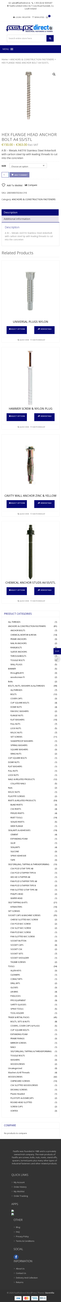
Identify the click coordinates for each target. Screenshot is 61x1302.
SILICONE (14, 851)
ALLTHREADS (16, 690)
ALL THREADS (14, 621)
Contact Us (21, 1273)
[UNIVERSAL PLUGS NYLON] (30, 291)
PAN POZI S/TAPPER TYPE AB (23, 881)
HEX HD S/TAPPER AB (20, 877)
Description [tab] (10, 212)
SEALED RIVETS (17, 821)
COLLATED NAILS (18, 783)
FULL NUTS (15, 723)
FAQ (18, 1231)
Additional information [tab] (17, 219)
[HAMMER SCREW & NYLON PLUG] (30, 378)
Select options (18, 329)
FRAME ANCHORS (18, 639)
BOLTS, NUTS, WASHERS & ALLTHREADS (26, 685)
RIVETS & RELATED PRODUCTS (22, 800)
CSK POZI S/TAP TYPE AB (21, 868)
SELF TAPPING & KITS (18, 902)
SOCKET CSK (16, 949)
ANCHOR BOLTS (17, 630)
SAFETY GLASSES (18, 1004)
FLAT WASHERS (17, 719)
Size (4, 165)
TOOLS (11, 966)
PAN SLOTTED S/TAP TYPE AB (23, 889)
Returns (19, 1282)
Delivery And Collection (27, 1277)
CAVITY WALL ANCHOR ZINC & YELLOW (30, 495)
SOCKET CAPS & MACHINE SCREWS (24, 915)
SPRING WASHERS (19, 745)
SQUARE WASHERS (19, 749)
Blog (18, 1227)
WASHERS (15, 1059)
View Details (46, 329)
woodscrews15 (17, 677)
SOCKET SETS (16, 953)
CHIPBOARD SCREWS (20, 1081)
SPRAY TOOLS (16, 1008)
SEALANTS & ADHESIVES (19, 830)
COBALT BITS (16, 979)
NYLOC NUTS (16, 732)
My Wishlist (19, 1191)
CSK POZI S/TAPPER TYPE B (23, 872)
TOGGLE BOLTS (17, 660)
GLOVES (14, 987)
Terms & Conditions (25, 1241)
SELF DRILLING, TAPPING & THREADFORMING (28, 864)
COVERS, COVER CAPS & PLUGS (25, 1025)
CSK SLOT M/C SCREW (20, 928)
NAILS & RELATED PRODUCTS (21, 779)
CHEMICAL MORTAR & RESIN (23, 634)
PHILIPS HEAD (16, 894)
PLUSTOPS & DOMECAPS (22, 1098)
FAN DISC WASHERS (19, 711)
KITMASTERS (16, 906)
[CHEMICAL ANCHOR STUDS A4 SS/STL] (30, 552)
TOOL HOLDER (17, 1013)
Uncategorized (15, 1068)
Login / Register (22, 17)
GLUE (12, 843)
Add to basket (21, 175)
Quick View (24, 340)
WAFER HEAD (16, 898)
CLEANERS (15, 974)
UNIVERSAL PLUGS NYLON (30, 321)
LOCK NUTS (15, 728)
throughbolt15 (17, 672)
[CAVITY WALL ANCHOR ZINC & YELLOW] (30, 465)
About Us (20, 1268)
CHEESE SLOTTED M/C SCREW (24, 919)
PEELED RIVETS (17, 813)
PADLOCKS (15, 996)
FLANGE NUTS (16, 715)
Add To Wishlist (38, 340)
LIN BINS (14, 991)
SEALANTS (15, 847)
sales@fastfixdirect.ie (21, 3)
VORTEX (14, 1110)
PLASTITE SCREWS (16, 796)
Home (5, 59)
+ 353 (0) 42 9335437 (43, 3)
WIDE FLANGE (16, 826)
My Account (19, 1182)
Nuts (10, 787)
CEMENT (14, 834)
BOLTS (13, 694)
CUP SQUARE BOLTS (19, 702)
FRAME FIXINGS (17, 1038)
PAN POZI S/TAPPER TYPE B (23, 885)
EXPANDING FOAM (19, 838)
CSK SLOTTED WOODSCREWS (24, 1085)
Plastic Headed (17, 1093)
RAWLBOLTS (16, 647)
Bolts (10, 681)
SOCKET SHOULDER (19, 957)
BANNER (12, 668)
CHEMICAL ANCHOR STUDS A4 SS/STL (30, 582)
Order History (20, 1186)
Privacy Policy (22, 1236)
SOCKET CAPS (16, 945)
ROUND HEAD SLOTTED (21, 1102)
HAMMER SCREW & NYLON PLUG (30, 408)
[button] (6, 49)
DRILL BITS (15, 983)
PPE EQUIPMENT (18, 1000)
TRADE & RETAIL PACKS (18, 1017)
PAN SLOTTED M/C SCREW (22, 936)
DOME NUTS (16, 707)
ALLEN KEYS (15, 970)
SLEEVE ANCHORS (18, 651)
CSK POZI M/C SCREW (20, 923)
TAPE (12, 859)
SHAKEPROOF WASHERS (21, 741)
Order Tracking (21, 1196)
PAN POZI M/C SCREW (20, 932)
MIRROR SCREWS (18, 1042)
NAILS (13, 1047)
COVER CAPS (16, 698)
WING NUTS (15, 753)
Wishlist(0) (39, 17)
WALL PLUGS (16, 664)
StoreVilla (49, 1292)
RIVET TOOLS (16, 817)
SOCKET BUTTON (18, 940)
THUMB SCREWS (18, 962)
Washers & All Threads (19, 1072)
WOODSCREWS (17, 1064)
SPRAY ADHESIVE (18, 855)
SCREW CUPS (16, 1106)
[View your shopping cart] (47, 17)
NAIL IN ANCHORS (18, 643)
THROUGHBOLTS (18, 656)
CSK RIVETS (15, 808)
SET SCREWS (16, 736)
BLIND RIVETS (16, 804)
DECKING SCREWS (18, 1089)
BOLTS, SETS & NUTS (20, 1021)
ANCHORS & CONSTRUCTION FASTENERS (32, 59)
